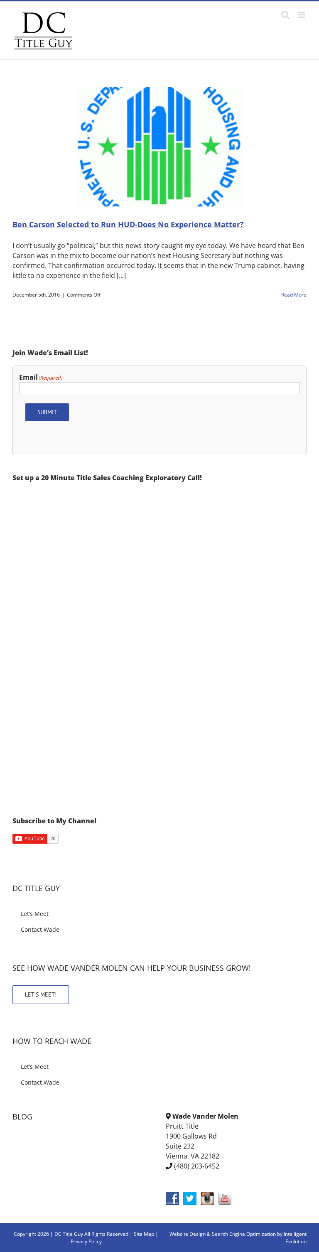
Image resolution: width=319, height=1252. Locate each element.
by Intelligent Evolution (292, 1237)
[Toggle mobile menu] (302, 14)
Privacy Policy (86, 1241)
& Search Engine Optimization (242, 1233)
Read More (294, 294)
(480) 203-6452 (196, 1166)
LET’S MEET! (40, 994)
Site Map (144, 1233)
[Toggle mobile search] (285, 14)
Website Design (187, 1233)
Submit (47, 412)
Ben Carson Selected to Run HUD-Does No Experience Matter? (128, 224)
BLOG (22, 1117)
